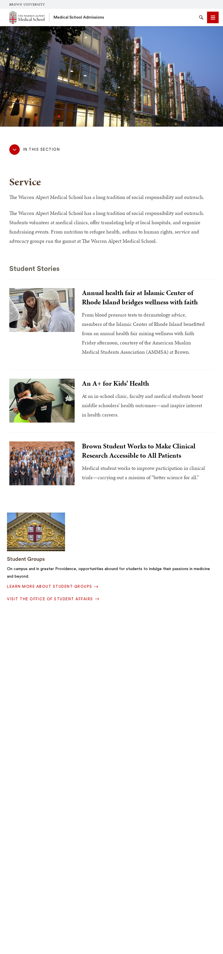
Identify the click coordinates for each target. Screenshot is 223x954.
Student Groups (26, 559)
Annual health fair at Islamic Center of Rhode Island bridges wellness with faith (140, 297)
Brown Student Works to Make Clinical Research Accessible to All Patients (138, 450)
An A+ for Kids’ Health (115, 383)
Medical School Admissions (78, 17)
